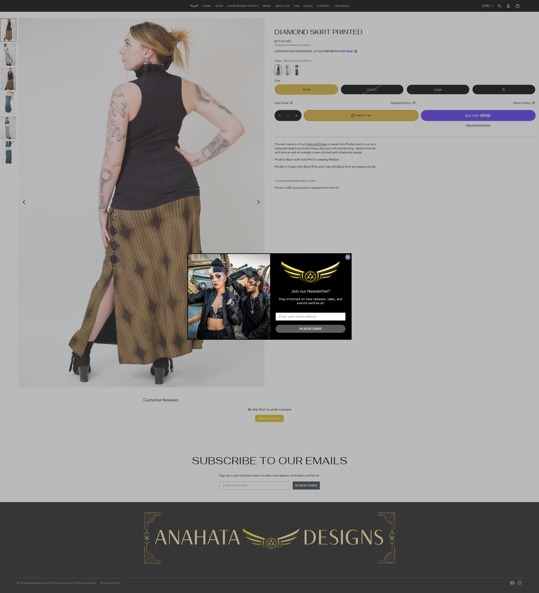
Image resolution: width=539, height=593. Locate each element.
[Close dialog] (348, 257)
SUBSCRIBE (310, 328)
